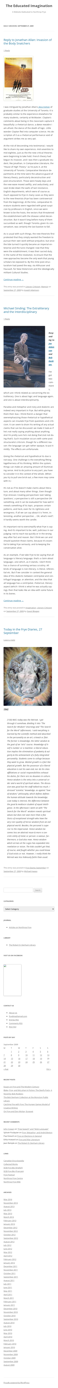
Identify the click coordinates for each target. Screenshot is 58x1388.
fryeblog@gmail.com (18, 1016)
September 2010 (11, 1319)
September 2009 (11, 1361)
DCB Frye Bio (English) (13, 1167)
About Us (13, 1012)
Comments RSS (15, 1023)
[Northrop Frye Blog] (12, 995)
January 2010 (9, 1347)
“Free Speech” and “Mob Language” (33, 1129)
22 (12, 1062)
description (44, 107)
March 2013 (9, 1217)
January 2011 (9, 1305)
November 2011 (11, 1270)
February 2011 (10, 1301)
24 (26, 1062)
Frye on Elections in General (29, 1136)
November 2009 (11, 1354)
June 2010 (8, 1329)
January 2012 (9, 1262)
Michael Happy (30, 871)
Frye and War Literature (29, 1139)
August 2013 (9, 1206)
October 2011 (9, 1273)
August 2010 (9, 1322)
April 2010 (8, 1336)
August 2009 (9, 1365)
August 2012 (9, 1241)
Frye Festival (9, 1174)
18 (34, 1058)
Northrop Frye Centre (13, 1178)
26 (41, 1062)
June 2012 (8, 1248)
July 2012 (7, 1245)
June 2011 (8, 1287)
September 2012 (11, 1238)
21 (5, 1062)
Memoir (44, 286)
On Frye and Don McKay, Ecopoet (18, 1111)
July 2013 (7, 1210)
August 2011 (9, 1280)
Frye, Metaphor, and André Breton (37, 1132)
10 (26, 1055)
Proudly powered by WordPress (16, 1382)
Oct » (48, 1069)
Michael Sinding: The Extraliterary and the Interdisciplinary (26, 310)
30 (19, 1065)
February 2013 (10, 1220)
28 (5, 1065)
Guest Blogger (33, 611)
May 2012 (8, 1252)
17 (26, 1058)
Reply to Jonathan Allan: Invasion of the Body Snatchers (28, 41)
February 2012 (10, 1259)
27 (48, 1062)
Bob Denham (51, 361)
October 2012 (9, 1234)
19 (41, 1058)
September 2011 (11, 1277)
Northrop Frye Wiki (12, 1181)
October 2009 (9, 1358)
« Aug (6, 1069)
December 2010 (10, 1308)
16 (19, 1058)
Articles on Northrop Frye (20, 927)
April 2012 (8, 1255)
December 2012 (10, 1227)
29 (12, 1065)
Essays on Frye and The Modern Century (21, 1086)
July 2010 (7, 1326)
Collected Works (11, 1164)
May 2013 (8, 1213)
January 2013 (9, 1224)
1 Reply (7, 50)
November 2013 (11, 1203)
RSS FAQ (12, 1027)
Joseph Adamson (31, 290)
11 (34, 1055)
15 (12, 1058)
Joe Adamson (51, 347)
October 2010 (9, 1315)
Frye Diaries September (35, 867)
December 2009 (10, 1351)
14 (5, 1058)
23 (19, 1062)
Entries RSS (14, 1019)
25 (34, 1062)
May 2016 (8, 1199)
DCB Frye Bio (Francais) (14, 1171)
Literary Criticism (32, 286)
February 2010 (10, 1344)
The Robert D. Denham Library (22, 945)
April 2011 (8, 1294)
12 (41, 1055)
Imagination (30, 607)
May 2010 (8, 1333)
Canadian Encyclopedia (14, 1160)
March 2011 (9, 1298)
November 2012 (11, 1231)
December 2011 (10, 1266)
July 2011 (7, 1284)
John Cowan (9, 1129)
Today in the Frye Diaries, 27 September (23, 631)
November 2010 (11, 1312)
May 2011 (8, 1291)
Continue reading (14, 279)
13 (48, 1055)
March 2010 (9, 1340)
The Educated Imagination (29, 6)
